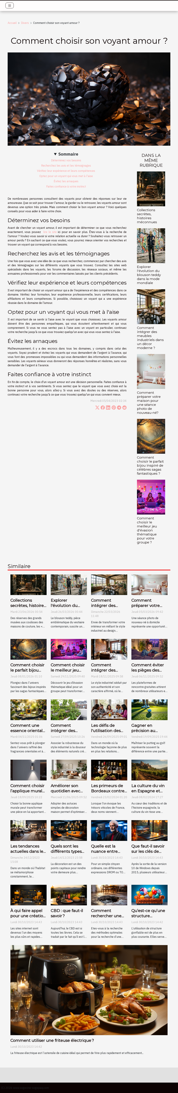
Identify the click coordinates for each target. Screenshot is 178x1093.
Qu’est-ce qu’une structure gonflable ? (148, 915)
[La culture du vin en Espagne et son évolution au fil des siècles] (149, 770)
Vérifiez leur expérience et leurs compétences (66, 170)
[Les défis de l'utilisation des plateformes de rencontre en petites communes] (109, 709)
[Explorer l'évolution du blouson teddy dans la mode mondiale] (151, 245)
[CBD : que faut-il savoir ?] (69, 894)
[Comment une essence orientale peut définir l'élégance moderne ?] (28, 709)
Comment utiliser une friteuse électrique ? (52, 1040)
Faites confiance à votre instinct (66, 186)
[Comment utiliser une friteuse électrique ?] (89, 990)
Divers (25, 23)
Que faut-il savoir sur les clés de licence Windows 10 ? (148, 854)
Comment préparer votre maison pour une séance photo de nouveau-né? (149, 402)
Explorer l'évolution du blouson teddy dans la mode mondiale (149, 275)
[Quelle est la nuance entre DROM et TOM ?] (109, 830)
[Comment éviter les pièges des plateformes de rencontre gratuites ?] (149, 649)
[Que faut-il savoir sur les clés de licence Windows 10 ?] (149, 830)
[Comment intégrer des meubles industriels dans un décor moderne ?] (151, 306)
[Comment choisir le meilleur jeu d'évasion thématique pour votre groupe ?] (151, 496)
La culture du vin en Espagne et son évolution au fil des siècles (148, 793)
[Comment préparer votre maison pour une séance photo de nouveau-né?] (151, 371)
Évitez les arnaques (66, 181)
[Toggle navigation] (9, 5)
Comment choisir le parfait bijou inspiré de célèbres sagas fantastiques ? (150, 465)
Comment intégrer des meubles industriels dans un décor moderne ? (150, 338)
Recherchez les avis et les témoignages (66, 165)
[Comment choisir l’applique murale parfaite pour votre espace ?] (28, 770)
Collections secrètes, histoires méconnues (147, 216)
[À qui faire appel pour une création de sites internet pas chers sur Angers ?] (28, 894)
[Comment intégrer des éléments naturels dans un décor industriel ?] (69, 709)
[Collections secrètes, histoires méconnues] (151, 188)
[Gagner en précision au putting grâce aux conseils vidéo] (149, 709)
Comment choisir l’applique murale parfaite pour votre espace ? (27, 793)
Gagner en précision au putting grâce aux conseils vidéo (149, 733)
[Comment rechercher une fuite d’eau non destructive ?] (109, 894)
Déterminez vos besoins (66, 160)
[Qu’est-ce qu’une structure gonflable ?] (149, 894)
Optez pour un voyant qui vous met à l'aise (66, 176)
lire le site (50, 232)
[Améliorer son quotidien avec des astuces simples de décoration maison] (69, 770)
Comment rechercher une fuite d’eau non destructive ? (106, 918)
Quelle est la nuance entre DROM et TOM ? (107, 851)
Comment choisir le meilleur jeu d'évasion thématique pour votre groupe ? (147, 530)
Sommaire (68, 154)
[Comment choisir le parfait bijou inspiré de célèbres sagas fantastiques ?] (151, 436)
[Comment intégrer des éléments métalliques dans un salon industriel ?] (109, 649)
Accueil (12, 23)
